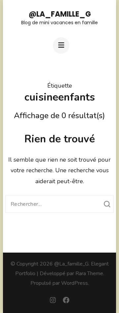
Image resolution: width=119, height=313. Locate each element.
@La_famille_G (59, 14)
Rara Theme (89, 273)
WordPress (74, 283)
